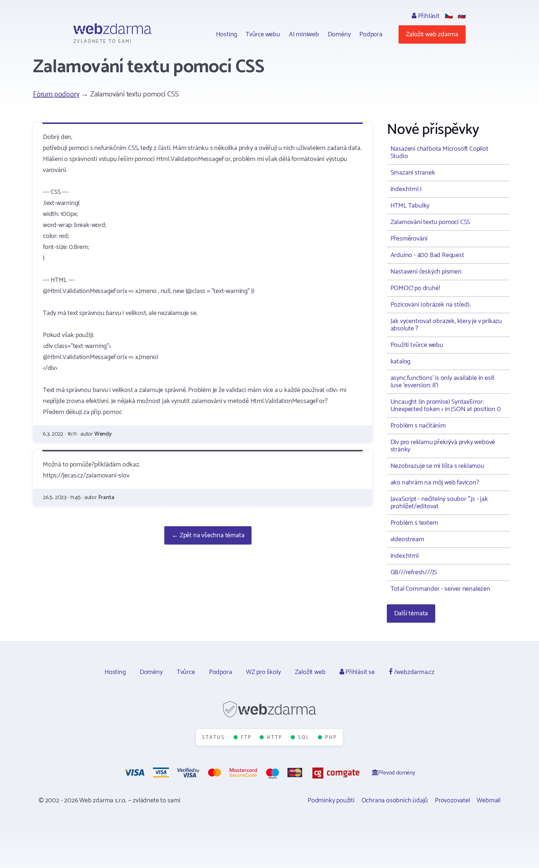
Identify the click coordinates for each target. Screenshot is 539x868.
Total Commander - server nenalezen (440, 588)
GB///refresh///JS (413, 572)
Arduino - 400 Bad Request (427, 255)
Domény (339, 34)
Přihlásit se (359, 672)
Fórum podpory (56, 94)
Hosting (226, 34)
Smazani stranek (412, 172)
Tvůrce (186, 672)
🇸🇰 (462, 16)
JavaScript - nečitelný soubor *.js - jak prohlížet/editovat (439, 503)
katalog (400, 361)
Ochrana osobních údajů (395, 800)
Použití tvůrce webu (416, 345)
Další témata (411, 613)
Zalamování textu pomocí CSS (430, 222)
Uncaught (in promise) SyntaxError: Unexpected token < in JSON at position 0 (445, 405)
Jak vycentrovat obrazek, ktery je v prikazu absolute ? (446, 325)
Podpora (370, 34)
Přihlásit (428, 16)
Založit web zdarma (432, 34)
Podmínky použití (331, 800)
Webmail (488, 800)
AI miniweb (304, 34)
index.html (404, 555)
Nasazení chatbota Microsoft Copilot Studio (439, 152)
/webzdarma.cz (413, 672)
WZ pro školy (263, 672)
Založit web (310, 672)
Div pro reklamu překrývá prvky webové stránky (442, 446)
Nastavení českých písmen (426, 271)
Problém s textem (414, 522)
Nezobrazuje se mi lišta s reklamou (437, 466)
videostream (407, 539)
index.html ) (406, 189)
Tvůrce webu (263, 34)
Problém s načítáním (418, 425)
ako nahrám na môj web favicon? (434, 482)
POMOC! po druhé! (415, 288)
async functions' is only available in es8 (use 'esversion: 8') (442, 382)
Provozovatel (452, 800)
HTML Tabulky (410, 205)
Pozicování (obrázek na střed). (430, 304)
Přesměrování (409, 238)
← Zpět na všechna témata (208, 535)
